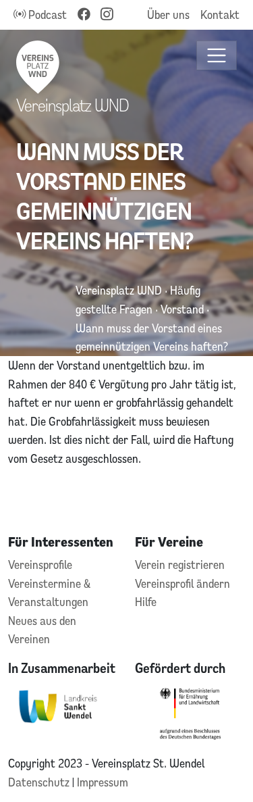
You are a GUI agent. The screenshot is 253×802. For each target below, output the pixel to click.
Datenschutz (40, 782)
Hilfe (146, 601)
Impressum (102, 782)
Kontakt (220, 14)
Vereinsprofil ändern (182, 583)
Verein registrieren (180, 564)
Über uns (168, 14)
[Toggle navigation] (216, 56)
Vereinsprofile (40, 564)
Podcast (46, 14)
